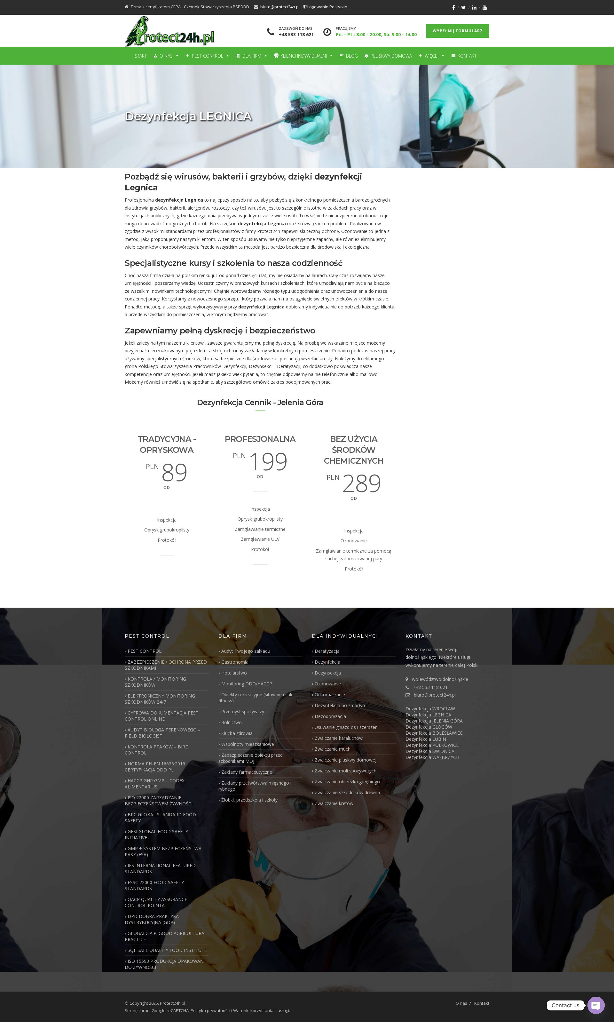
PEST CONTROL (144, 651)
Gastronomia (234, 662)
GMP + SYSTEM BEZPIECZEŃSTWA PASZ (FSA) (163, 851)
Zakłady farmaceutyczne (246, 772)
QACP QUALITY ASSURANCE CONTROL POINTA (156, 902)
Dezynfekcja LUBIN (425, 739)
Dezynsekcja (328, 673)
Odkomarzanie (330, 694)
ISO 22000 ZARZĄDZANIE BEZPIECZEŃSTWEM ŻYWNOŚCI (159, 800)
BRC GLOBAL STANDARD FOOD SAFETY (160, 817)
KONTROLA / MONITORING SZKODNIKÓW (155, 682)
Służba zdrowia (237, 733)
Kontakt (467, 56)
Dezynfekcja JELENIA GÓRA (434, 721)
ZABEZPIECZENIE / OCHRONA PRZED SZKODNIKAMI (166, 665)
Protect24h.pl (172, 1003)
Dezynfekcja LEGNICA (428, 715)
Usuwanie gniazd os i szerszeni (347, 727)
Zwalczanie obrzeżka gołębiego (347, 781)
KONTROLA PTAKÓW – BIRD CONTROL (157, 750)
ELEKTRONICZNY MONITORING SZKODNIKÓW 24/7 (160, 699)
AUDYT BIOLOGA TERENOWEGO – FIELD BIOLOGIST (163, 733)
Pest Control (207, 56)
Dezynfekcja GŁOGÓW (428, 727)
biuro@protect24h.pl (280, 7)
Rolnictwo (231, 722)
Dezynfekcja (327, 662)
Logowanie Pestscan (327, 7)
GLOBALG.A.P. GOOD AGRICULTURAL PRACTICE (166, 936)
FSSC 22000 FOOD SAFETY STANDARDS (154, 885)
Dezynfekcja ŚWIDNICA (429, 751)
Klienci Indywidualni (303, 56)
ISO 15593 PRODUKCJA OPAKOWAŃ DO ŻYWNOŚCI (164, 964)
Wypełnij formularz (458, 31)
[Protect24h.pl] (169, 31)
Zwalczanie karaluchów (339, 738)
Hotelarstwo (234, 673)
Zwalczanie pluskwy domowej (345, 760)
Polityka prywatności (210, 1010)
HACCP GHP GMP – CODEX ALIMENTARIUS (155, 784)
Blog (352, 56)
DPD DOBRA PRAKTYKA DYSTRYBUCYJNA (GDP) (152, 919)
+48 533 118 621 (296, 34)
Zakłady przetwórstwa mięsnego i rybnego (254, 786)
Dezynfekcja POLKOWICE (432, 745)
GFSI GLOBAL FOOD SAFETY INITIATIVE (156, 834)
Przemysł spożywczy (242, 711)
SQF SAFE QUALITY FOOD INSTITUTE (167, 950)
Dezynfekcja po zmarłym (340, 705)
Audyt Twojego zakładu (245, 651)
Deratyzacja (327, 651)
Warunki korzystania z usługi (261, 1010)
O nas (166, 56)
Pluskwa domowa (391, 56)
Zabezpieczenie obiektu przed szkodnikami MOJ (250, 758)
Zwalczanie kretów (334, 803)
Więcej (431, 56)
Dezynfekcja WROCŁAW (430, 709)
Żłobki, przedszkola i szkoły (249, 800)
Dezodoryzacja (330, 716)
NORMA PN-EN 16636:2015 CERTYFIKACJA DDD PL (155, 767)
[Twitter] (463, 7)
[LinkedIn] (474, 7)
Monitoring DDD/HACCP (246, 684)
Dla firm (251, 56)
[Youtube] (484, 7)
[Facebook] (453, 7)
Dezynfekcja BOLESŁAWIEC (434, 733)
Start (141, 56)
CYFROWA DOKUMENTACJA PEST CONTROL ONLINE (162, 716)
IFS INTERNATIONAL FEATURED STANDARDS (160, 868)
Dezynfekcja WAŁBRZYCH (432, 757)
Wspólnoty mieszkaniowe (247, 744)
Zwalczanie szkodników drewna (347, 792)
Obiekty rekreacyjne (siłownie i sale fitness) (256, 697)
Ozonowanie (328, 684)
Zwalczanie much (332, 749)
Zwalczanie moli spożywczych (345, 771)
